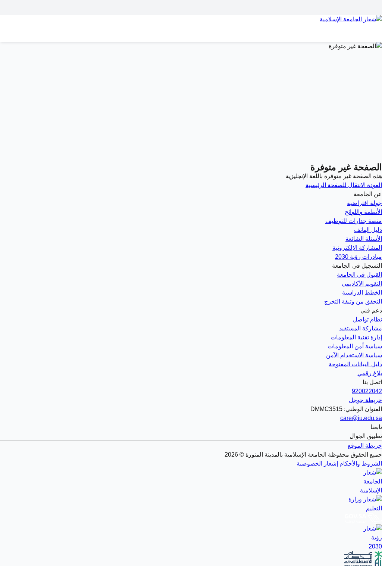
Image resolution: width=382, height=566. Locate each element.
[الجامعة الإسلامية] (191, 481)
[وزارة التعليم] (191, 504)
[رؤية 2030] (191, 537)
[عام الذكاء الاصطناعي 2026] (191, 558)
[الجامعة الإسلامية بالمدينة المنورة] (191, 24)
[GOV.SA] (191, 518)
